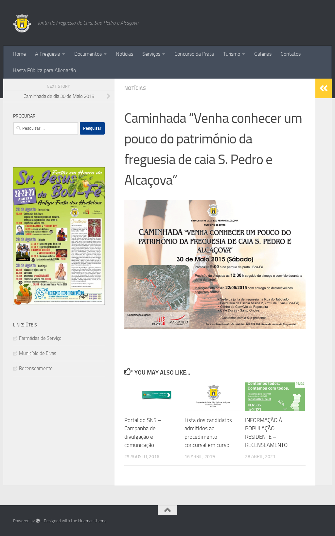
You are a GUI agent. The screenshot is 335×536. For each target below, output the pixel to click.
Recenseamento (36, 368)
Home (19, 54)
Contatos (291, 54)
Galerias (263, 54)
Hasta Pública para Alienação (44, 70)
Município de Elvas (37, 353)
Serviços (151, 54)
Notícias (124, 54)
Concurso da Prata (194, 54)
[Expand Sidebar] (323, 88)
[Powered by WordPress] (38, 521)
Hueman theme (92, 520)
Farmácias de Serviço (40, 338)
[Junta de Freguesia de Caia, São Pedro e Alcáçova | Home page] (22, 23)
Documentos (88, 54)
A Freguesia (47, 54)
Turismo (231, 54)
